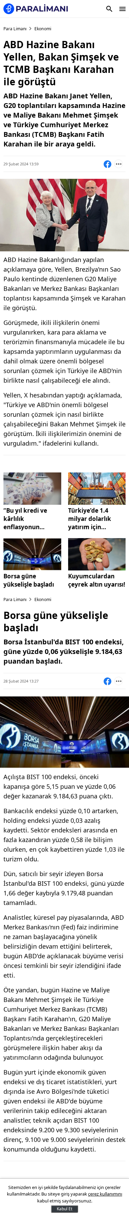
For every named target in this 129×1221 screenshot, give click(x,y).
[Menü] (122, 9)
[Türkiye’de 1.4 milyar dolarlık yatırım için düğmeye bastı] (97, 488)
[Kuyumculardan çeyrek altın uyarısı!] (97, 554)
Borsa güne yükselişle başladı (28, 580)
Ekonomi (42, 29)
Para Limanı (14, 29)
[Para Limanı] (35, 8)
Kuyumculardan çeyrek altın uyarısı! (96, 580)
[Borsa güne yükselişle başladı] (32, 554)
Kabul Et (64, 1209)
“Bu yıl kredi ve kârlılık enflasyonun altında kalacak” (27, 518)
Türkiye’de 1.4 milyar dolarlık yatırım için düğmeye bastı (89, 518)
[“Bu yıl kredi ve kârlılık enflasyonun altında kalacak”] (32, 488)
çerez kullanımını (105, 1194)
